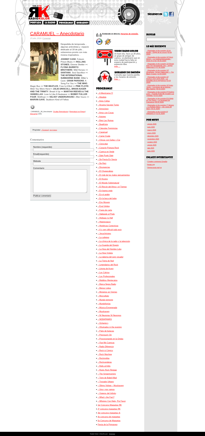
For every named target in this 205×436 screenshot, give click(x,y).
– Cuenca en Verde (106, 152)
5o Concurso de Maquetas (109, 421)
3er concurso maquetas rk (109, 413)
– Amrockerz (103, 109)
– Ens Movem (104, 202)
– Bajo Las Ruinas (106, 120)
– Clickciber (103, 144)
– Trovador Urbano (106, 382)
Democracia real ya (154, 167)
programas (53, 130)
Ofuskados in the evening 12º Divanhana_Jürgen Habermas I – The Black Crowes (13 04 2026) (160, 72)
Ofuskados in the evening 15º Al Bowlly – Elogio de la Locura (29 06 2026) (159, 52)
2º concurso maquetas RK (109, 409)
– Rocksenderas (105, 362)
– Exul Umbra (104, 206)
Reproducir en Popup (77, 111)
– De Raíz (102, 163)
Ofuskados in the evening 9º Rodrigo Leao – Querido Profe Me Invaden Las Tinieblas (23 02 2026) (160, 93)
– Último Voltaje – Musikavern (111, 385)
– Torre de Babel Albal (107, 378)
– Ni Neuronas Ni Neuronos (109, 315)
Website (37, 161)
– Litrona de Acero (105, 268)
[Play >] (32, 107)
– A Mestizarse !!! (105, 93)
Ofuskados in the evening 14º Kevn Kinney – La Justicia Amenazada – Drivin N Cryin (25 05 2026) (159, 59)
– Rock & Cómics (105, 350)
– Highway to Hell (105, 218)
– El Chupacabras (105, 171)
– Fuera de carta (105, 210)
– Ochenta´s (103, 323)
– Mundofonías (104, 304)
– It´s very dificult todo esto (110, 229)
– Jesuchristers (104, 233)
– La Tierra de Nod (106, 261)
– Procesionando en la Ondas (110, 339)
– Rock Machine (105, 354)
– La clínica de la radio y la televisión (114, 241)
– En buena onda (105, 191)
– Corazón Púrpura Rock (108, 148)
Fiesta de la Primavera (107, 424)
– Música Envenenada (107, 307)
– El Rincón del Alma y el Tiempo (112, 187)
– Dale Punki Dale (105, 155)
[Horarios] (82, 22)
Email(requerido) (41, 154)
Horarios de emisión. (129, 34)
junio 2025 (151, 151)
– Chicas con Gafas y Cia (109, 140)
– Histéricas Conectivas (108, 226)
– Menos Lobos (104, 288)
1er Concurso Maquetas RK (110, 405)
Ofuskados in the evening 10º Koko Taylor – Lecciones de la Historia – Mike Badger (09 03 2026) (159, 87)
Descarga (33, 114)
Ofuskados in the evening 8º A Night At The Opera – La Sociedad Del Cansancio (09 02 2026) (159, 100)
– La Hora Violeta (105, 253)
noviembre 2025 (153, 139)
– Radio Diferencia (106, 346)
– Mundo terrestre (105, 300)
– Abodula (102, 97)
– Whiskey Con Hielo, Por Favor (112, 401)
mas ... (117, 66)
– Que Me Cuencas (106, 343)
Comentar (47, 38)
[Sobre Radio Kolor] (50, 22)
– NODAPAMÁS (105, 319)
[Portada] (35, 22)
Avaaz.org (151, 164)
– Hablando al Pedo (106, 214)
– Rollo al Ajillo (104, 366)
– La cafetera (103, 237)
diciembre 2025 (152, 136)
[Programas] (66, 22)
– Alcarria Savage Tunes (108, 105)
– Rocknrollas (104, 358)
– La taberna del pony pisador (110, 257)
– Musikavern (103, 311)
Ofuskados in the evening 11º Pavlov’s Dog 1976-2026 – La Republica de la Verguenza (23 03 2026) (158, 79)
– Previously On (105, 335)
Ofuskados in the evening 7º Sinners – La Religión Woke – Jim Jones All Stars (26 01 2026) (160, 107)
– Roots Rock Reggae (107, 370)
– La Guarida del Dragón (108, 245)
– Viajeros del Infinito (107, 393)
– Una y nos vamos (106, 389)
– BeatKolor (103, 124)
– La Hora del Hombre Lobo (109, 249)
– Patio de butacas (106, 331)
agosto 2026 (151, 124)
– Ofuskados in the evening (110, 327)
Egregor (112, 434)
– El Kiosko (103, 179)
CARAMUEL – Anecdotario (57, 33)
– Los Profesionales (106, 276)
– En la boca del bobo (107, 198)
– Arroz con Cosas (106, 113)
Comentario (38, 168)
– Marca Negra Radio (107, 284)
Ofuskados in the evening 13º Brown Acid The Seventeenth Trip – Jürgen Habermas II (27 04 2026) (160, 65)
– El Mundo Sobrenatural (108, 183)
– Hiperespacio (104, 222)
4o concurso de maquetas (109, 417)
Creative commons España (157, 161)
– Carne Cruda (104, 136)
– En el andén (104, 194)
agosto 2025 (151, 145)
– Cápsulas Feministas (108, 128)
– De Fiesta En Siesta (107, 159)
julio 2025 (150, 148)
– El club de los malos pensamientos (114, 175)
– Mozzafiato (103, 296)
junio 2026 (151, 127)
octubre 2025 (152, 142)
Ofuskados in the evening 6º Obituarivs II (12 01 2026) (157, 112)
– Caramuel (103, 132)
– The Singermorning (107, 374)
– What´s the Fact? (106, 397)
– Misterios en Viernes (107, 292)
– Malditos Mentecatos (108, 280)
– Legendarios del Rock (108, 265)
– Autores (102, 116)
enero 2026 (151, 133)
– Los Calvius (104, 272)
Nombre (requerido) (42, 147)
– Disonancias (104, 167)
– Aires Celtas (104, 101)
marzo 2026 (151, 130)
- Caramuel (45, 130)
